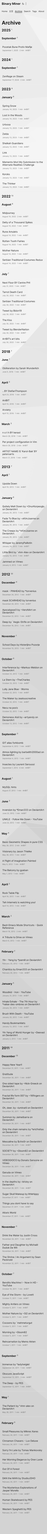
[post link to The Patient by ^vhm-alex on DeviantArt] (23, 1408)
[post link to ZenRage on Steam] (23, 78)
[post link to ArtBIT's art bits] (23, 340)
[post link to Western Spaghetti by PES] (23, 1511)
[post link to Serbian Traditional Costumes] (23, 303)
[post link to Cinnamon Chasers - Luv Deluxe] (23, 1442)
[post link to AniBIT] (23, 402)
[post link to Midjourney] (23, 214)
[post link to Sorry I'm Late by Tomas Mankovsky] (23, 1452)
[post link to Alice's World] (23, 1214)
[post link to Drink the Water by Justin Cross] (23, 1237)
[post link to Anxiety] (23, 411)
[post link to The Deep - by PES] (23, 1385)
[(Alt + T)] (23, 4)
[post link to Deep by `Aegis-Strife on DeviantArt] (23, 623)
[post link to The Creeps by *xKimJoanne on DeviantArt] (23, 533)
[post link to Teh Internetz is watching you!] (23, 904)
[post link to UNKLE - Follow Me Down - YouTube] (23, 821)
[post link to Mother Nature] (23, 252)
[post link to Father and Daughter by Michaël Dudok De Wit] (23, 1247)
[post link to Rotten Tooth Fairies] (23, 243)
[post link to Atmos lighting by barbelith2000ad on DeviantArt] (23, 755)
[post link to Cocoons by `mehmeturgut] (23, 1324)
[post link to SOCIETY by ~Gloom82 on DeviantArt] (23, 1152)
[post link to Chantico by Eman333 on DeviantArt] (23, 971)
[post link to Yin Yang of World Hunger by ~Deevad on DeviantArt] (23, 1035)
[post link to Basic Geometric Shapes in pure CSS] (23, 844)
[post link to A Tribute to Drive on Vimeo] (23, 939)
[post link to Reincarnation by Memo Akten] (23, 1343)
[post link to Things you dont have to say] (23, 1205)
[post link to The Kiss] (23, 322)
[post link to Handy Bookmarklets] (23, 1025)
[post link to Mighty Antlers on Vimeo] (23, 1306)
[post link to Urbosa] (23, 126)
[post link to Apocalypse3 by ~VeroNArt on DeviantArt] (23, 612)
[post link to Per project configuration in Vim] (23, 443)
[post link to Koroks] (23, 176)
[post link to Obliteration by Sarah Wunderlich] (23, 370)
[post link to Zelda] (23, 135)
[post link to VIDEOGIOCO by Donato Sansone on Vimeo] (23, 1163)
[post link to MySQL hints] (23, 789)
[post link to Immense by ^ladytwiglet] (23, 1366)
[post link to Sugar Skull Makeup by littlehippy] (23, 1195)
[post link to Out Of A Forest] (23, 1470)
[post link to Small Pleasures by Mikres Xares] (23, 1433)
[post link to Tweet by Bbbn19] (23, 312)
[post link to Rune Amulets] (23, 233)
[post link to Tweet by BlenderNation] (23, 331)
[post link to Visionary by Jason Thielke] (23, 853)
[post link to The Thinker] (23, 185)
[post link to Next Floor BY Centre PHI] (23, 284)
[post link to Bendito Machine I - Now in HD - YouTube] (23, 1285)
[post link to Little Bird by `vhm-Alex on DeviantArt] (23, 554)
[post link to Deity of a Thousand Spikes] (23, 224)
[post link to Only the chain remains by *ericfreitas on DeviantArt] (23, 1132)
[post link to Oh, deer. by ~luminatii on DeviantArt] (23, 1109)
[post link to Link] (23, 154)
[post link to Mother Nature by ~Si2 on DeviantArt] (23, 1315)
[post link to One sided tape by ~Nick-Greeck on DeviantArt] (23, 1086)
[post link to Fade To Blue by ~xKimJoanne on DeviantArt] (23, 521)
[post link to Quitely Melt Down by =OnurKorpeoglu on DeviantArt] (23, 509)
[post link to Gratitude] (23, 1076)
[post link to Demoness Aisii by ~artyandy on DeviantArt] (23, 720)
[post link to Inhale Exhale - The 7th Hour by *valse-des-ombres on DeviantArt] (23, 1004)
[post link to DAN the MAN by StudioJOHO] (23, 1480)
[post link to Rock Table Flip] (23, 894)
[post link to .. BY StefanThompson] (23, 392)
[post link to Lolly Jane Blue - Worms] (23, 691)
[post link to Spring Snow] (23, 107)
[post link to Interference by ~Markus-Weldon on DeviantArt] (23, 670)
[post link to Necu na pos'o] (23, 709)
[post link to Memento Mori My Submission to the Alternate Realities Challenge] (23, 165)
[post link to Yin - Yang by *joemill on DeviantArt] (23, 961)
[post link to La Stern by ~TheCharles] (23, 681)
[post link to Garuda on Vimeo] (23, 1174)
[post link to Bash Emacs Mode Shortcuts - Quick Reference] (23, 928)
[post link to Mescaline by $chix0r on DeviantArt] (23, 1143)
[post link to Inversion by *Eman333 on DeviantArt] (23, 811)
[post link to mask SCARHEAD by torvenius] (23, 602)
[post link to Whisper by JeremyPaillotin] (23, 544)
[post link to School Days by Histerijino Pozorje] (23, 646)
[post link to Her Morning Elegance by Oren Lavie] (23, 1461)
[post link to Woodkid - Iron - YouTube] (23, 994)
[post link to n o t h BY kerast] (23, 434)
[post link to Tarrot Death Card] (23, 294)
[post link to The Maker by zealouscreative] (23, 700)
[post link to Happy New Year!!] (23, 1066)
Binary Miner (11, 4)
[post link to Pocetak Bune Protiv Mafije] (23, 48)
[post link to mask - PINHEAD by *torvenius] (23, 593)
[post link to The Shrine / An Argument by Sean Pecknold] (23, 1259)
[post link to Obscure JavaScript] (23, 1375)
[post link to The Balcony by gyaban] (23, 872)
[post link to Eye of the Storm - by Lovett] (23, 1296)
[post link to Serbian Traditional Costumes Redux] (23, 261)
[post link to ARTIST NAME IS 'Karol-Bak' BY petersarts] (23, 454)
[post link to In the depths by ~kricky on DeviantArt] (23, 1184)
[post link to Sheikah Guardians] (23, 145)
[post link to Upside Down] (23, 485)
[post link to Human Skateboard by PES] (23, 1501)
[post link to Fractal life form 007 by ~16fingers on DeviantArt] (23, 1098)
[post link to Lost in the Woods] (23, 117)
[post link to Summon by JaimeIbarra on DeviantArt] (23, 1120)
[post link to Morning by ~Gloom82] (23, 1334)
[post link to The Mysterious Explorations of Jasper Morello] (23, 1490)
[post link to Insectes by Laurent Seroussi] (23, 766)
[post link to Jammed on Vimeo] (23, 563)
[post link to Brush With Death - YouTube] (23, 1015)
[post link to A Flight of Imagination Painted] (23, 862)
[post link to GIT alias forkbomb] (23, 744)
